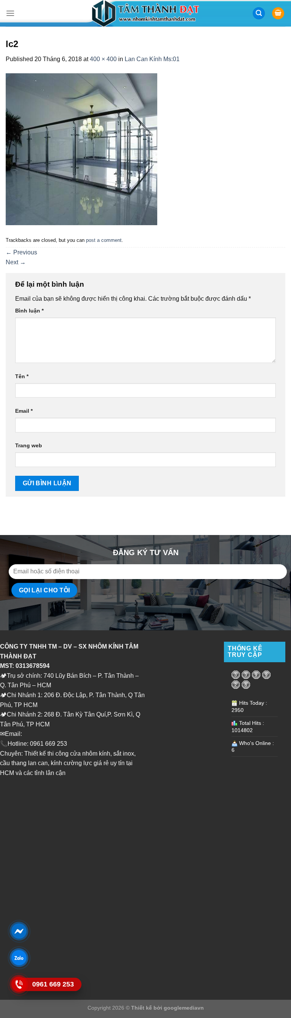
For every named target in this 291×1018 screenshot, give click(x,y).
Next (16, 262)
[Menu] (10, 13)
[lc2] (81, 148)
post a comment (104, 240)
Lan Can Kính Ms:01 (152, 59)
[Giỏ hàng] (278, 13)
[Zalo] (19, 957)
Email (24, 411)
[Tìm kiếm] (259, 13)
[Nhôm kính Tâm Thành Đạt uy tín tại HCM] (145, 13)
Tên (21, 376)
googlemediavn (184, 1008)
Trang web (28, 445)
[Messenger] (19, 931)
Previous (21, 252)
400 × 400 (103, 59)
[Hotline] (19, 984)
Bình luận (29, 311)
